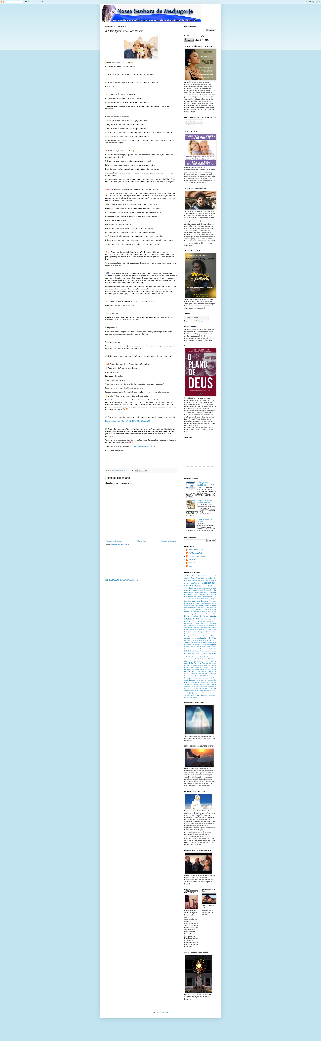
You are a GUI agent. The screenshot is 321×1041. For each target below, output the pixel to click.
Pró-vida (192, 680)
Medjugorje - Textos (200, 642)
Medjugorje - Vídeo (200, 644)
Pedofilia (213, 669)
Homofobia (198, 609)
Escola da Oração (209, 599)
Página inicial (141, 541)
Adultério (187, 578)
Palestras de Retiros (192, 654)
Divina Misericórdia (208, 595)
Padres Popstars (210, 651)
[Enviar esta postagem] (132, 470)
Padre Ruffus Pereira (197, 651)
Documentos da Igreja (192, 597)
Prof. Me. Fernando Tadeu (197, 556)
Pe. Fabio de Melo (196, 661)
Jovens (186, 614)
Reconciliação (211, 680)
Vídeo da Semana (199, 695)
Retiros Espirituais (191, 682)
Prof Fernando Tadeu (196, 550)
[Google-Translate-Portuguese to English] (208, 467)
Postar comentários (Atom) (120, 545)
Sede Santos (211, 684)
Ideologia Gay (206, 611)
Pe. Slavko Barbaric (203, 669)
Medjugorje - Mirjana (191, 636)
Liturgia (213, 616)
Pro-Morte (196, 676)
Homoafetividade (211, 607)
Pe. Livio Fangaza (201, 663)
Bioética (210, 586)
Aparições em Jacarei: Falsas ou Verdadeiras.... (204, 501)
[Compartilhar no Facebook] (143, 470)
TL (190, 688)
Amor (193, 578)
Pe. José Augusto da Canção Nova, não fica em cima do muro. (205, 484)
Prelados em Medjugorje (207, 674)
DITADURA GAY (190, 595)
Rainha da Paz (201, 680)
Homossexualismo (209, 610)
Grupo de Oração (202, 605)
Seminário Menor (189, 686)
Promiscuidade (207, 678)
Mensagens (211, 645)
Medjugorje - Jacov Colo (206, 629)
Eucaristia (196, 601)
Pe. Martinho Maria (201, 665)
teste (190, 566)
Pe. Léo (192, 665)
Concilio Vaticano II (201, 592)
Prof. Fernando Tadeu (196, 553)
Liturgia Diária (191, 618)
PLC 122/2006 (210, 649)
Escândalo (187, 601)
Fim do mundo (211, 603)
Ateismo (205, 586)
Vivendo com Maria (209, 693)
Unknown (192, 559)
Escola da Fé (198, 599)
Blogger (165, 1012)
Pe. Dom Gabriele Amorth (204, 659)
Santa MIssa (198, 684)
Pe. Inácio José (208, 661)
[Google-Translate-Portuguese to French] (192, 467)
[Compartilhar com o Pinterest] (146, 470)
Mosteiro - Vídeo (195, 646)
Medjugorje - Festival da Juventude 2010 (196, 625)
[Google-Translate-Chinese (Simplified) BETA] (188, 467)
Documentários (207, 597)
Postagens (191, 121)
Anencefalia (200, 578)
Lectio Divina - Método (203, 614)
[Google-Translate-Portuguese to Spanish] (200, 472)
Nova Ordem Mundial (209, 646)
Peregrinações (189, 671)
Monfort (186, 646)
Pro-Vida (203, 676)
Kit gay (192, 614)
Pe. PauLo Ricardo (194, 667)
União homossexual (202, 691)
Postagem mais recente (114, 541)
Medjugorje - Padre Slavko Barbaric (195, 640)
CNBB (186, 588)
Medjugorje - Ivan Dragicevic (199, 627)
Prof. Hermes (211, 676)
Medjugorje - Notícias (206, 638)
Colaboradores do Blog (208, 588)
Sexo (197, 686)
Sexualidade (203, 686)
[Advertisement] (134, 461)
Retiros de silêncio (208, 682)
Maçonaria (201, 621)
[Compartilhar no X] (141, 470)
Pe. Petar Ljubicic (205, 667)
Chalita (199, 588)
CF (215, 586)
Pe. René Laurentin (190, 669)
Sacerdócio (188, 684)
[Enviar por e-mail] (136, 470)
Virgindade (197, 693)
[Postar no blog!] (138, 470)
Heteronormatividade (190, 607)
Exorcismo (204, 601)
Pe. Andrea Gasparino (206, 657)
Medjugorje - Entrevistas (206, 623)
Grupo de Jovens (190, 605)
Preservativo (187, 676)
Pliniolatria (187, 673)
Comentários (191, 125)
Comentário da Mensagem (193, 590)
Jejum (214, 611)
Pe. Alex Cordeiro (194, 657)
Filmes (187, 603)
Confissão (212, 592)
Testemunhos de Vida (200, 689)
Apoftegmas (195, 583)
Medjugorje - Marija (190, 632)
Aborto (200, 576)
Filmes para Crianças (198, 603)
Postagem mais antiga (168, 541)
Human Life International (192, 611)
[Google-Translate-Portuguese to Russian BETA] (212, 467)
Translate (201, 321)
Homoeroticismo (188, 609)
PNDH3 (186, 651)
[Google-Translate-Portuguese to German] (196, 467)
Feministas (212, 601)
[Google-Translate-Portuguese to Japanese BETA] (204, 467)
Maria (193, 621)
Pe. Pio (213, 667)
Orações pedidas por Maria (194, 649)
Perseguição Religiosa (206, 671)
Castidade (192, 588)
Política (194, 674)
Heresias (213, 605)
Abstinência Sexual (210, 576)
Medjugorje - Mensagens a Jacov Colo (202, 634)
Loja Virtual (203, 619)
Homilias (201, 607)
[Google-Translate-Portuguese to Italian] (200, 467)
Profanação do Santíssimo (193, 678)
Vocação (187, 695)
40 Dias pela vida (190, 576)
